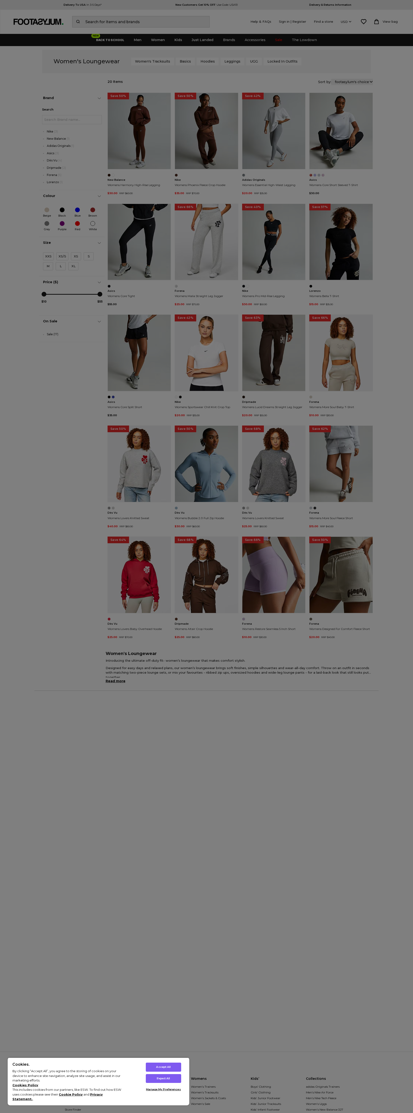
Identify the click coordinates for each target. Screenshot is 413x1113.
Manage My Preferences (163, 1089)
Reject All (163, 1078)
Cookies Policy (25, 1085)
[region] (98, 1081)
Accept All (163, 1067)
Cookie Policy (71, 1094)
